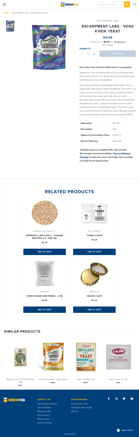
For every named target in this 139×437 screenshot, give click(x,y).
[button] (108, 42)
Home (6, 13)
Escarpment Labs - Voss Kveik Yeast (29, 13)
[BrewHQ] (69, 4)
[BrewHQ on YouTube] (132, 398)
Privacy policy (43, 419)
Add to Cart (45, 252)
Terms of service (44, 423)
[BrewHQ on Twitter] (124, 398)
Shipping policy (44, 411)
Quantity (85, 48)
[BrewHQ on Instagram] (116, 398)
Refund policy (43, 415)
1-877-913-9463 (44, 407)
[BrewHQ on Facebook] (109, 398)
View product (20, 360)
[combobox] (113, 4)
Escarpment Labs (108, 21)
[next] (132, 362)
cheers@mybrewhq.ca (47, 404)
